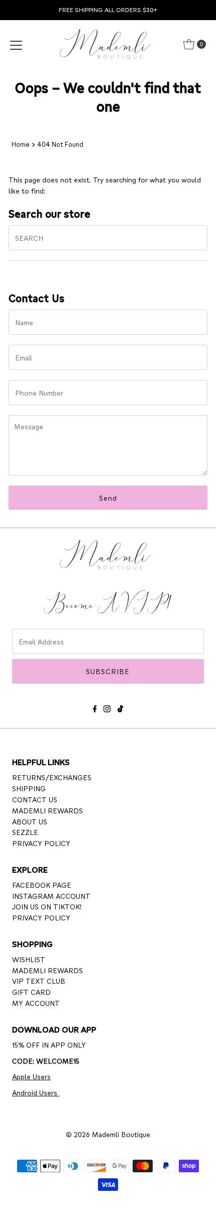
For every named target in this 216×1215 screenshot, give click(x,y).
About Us (29, 821)
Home (21, 144)
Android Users (35, 1092)
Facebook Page (41, 884)
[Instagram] (107, 707)
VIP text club (38, 980)
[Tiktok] (120, 707)
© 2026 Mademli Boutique (108, 1134)
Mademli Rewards (47, 810)
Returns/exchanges (51, 777)
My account (36, 1002)
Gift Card (31, 991)
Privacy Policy (41, 843)
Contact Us (34, 799)
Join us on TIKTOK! (46, 906)
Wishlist (28, 959)
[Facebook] (95, 707)
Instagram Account (51, 895)
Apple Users (31, 1076)
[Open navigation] (16, 44)
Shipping (29, 788)
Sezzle (25, 831)
